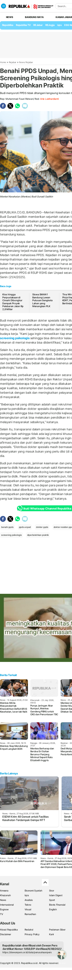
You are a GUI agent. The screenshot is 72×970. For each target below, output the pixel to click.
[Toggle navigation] (3, 6)
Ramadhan (30, 914)
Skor (51, 890)
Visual (28, 909)
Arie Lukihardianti (49, 98)
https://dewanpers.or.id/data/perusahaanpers (27, 952)
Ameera (4, 890)
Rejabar (12, 62)
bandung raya (34, 17)
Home (3, 62)
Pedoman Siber (57, 929)
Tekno (28, 904)
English (53, 909)
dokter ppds (42, 527)
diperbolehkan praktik (38, 535)
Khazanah (5, 895)
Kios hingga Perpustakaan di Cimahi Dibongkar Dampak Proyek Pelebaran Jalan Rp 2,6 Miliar (12, 302)
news (9, 17)
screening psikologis (15, 338)
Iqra (27, 895)
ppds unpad (25, 527)
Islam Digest (55, 895)
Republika (7, 25)
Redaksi (29, 929)
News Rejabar (26, 62)
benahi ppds (7, 527)
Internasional (7, 904)
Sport (52, 900)
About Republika (9, 929)
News (3, 900)
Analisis (29, 900)
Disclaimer (5, 934)
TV (1, 914)
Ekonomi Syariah (33, 890)
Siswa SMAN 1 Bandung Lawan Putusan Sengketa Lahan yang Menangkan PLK (42, 300)
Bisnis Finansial (57, 904)
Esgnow (4, 909)
